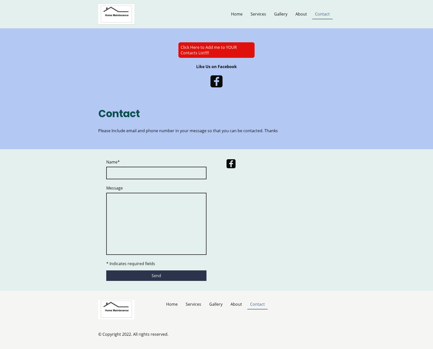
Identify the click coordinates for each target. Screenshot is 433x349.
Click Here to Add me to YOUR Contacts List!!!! (209, 50)
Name (113, 162)
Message (114, 188)
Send (156, 275)
